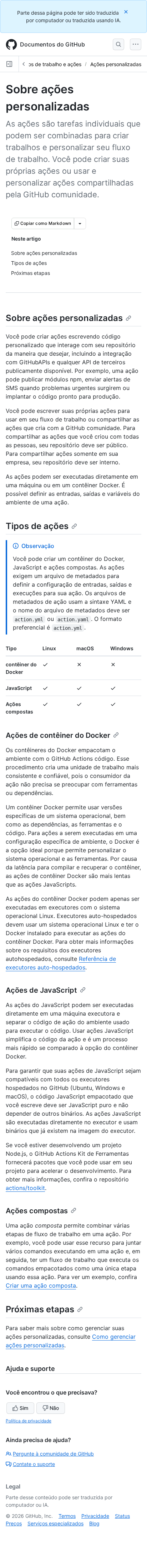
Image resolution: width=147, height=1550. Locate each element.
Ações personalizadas (115, 64)
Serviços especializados (55, 1523)
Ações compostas (37, 1210)
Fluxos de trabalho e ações (50, 64)
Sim (24, 1408)
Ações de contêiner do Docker (58, 735)
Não (54, 1408)
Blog (94, 1523)
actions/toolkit (25, 1187)
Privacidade (95, 1516)
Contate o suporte (34, 1464)
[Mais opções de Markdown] (80, 223)
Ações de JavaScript (41, 990)
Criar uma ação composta (41, 1285)
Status (122, 1516)
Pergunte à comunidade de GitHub (53, 1454)
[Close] (126, 12)
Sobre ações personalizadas (64, 318)
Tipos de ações (37, 526)
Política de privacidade (28, 1420)
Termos (67, 1516)
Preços (14, 1523)
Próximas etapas (40, 1309)
